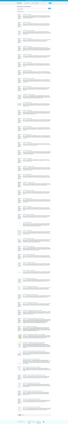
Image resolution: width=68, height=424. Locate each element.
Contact (41, 0)
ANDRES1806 (25, 376)
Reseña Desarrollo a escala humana (28, 246)
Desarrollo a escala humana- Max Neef (29, 262)
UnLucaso (24, 271)
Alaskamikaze (24, 263)
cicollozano (24, 87)
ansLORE (24, 143)
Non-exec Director (33, 0)
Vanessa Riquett (25, 352)
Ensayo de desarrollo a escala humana (29, 270)
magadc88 (24, 127)
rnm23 (23, 400)
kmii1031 (24, 175)
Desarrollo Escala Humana (27, 14)
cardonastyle (24, 247)
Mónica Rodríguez (25, 343)
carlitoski (24, 215)
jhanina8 (24, 119)
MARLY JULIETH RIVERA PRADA (27, 223)
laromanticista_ (25, 207)
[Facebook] (43, 422)
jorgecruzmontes (25, 15)
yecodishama (24, 392)
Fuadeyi (24, 279)
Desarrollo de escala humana (27, 222)
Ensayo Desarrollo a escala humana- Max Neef (30, 294)
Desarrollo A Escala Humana (27, 38)
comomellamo (24, 55)
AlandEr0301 (24, 255)
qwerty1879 (24, 303)
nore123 (24, 368)
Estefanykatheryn (25, 183)
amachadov (24, 63)
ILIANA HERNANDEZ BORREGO (27, 360)
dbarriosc (24, 408)
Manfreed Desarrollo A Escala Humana (29, 254)
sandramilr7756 (25, 167)
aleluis (24, 191)
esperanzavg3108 (25, 47)
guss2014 (24, 327)
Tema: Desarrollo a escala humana (28, 238)
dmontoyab (24, 239)
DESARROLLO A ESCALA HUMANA (28, 30)
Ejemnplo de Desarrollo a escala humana (29, 278)
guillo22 (24, 135)
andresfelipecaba (25, 95)
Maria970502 (24, 335)
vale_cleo (24, 151)
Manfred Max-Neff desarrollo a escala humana (30, 286)
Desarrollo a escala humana (27, 102)
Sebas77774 (24, 384)
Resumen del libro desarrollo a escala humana (30, 302)
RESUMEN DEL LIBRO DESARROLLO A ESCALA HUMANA (32, 310)
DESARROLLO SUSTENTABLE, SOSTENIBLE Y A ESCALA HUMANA (34, 334)
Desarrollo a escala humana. (27, 230)
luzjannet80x (24, 111)
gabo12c (24, 295)
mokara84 (24, 79)
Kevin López (24, 231)
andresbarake (24, 39)
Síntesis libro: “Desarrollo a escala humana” (30, 326)
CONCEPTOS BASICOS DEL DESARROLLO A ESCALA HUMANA (33, 318)
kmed (23, 31)
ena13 (23, 199)
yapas (23, 103)
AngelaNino (24, 159)
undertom (24, 23)
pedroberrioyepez (25, 311)
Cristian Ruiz (24, 287)
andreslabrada (24, 319)
